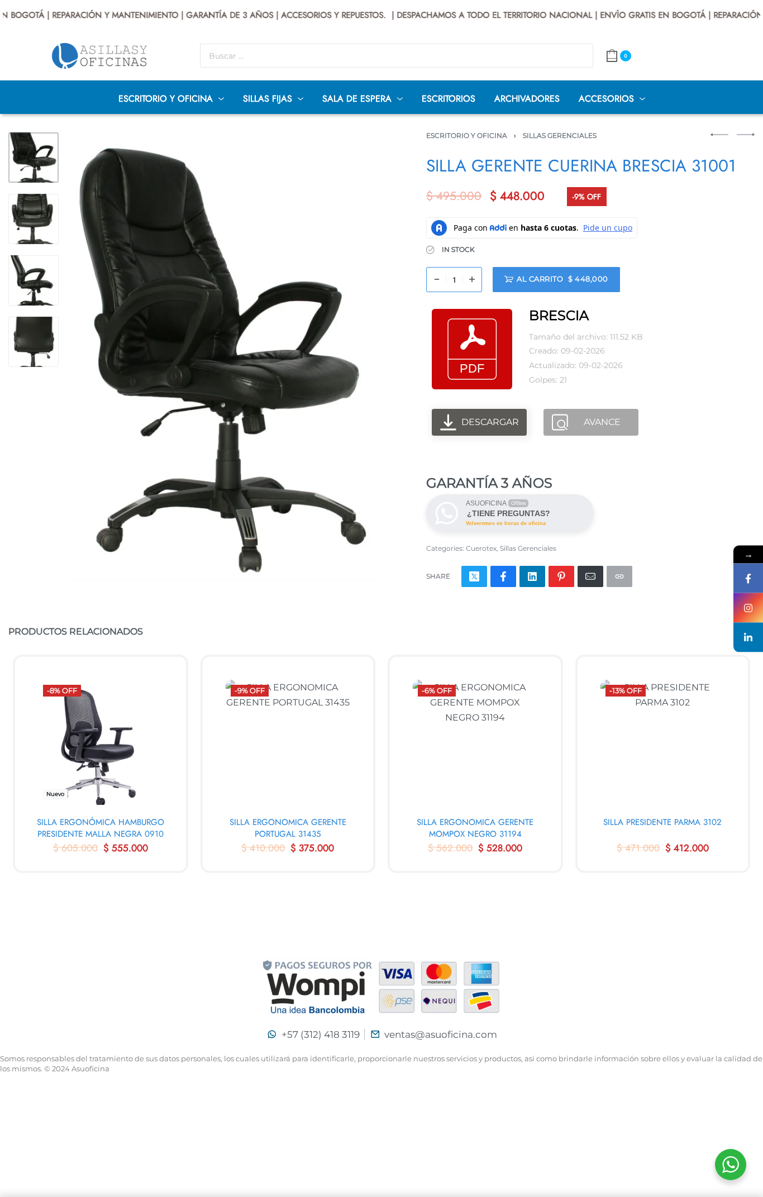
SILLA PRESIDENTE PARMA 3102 (662, 822)
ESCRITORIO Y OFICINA (466, 135)
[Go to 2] (33, 219)
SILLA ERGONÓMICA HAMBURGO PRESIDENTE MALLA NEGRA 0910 (100, 828)
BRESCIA (559, 315)
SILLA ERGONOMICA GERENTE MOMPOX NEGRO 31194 (475, 828)
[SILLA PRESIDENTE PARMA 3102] (663, 742)
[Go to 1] (33, 157)
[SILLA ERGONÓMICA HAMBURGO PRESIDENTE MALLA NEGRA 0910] (100, 742)
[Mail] (590, 576)
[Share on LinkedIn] (532, 576)
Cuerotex (481, 548)
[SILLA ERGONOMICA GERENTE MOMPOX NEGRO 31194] (475, 742)
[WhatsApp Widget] (730, 1164)
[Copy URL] (619, 576)
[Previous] (100, 356)
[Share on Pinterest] (561, 576)
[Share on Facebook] (503, 576)
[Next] (344, 356)
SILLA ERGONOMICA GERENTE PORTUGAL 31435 (288, 828)
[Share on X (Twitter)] (474, 576)
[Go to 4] (33, 342)
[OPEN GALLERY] (222, 356)
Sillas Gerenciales (560, 135)
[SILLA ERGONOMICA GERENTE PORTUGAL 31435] (288, 742)
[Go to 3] (33, 280)
